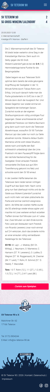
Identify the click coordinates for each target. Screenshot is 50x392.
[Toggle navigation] (45, 5)
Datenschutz (40, 375)
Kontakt (28, 375)
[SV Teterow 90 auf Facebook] (41, 386)
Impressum (7, 379)
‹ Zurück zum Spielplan (25, 286)
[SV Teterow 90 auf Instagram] (46, 386)
